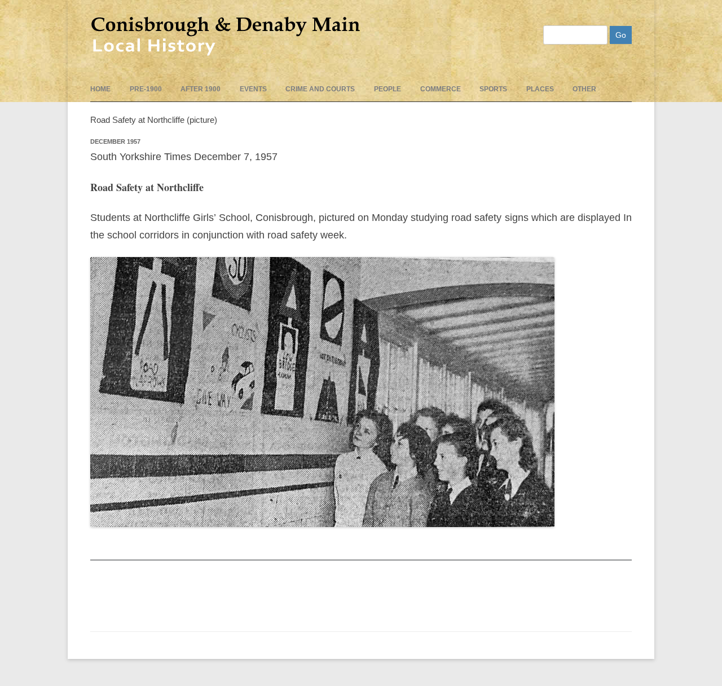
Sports (493, 89)
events (253, 89)
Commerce (440, 89)
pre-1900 (146, 89)
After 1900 (200, 89)
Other (584, 89)
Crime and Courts (320, 89)
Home (100, 89)
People (387, 89)
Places (540, 89)
